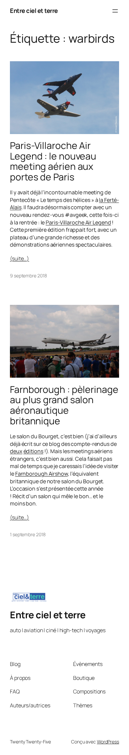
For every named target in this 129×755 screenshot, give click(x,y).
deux (16, 451)
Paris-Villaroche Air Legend (78, 222)
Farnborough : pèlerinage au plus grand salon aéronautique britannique (64, 405)
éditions (33, 451)
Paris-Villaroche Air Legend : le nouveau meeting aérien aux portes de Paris (53, 161)
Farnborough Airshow (41, 473)
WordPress (108, 741)
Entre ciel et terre (34, 11)
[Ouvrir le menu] (115, 11)
